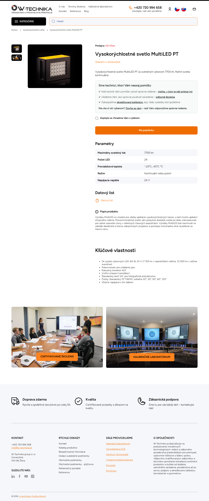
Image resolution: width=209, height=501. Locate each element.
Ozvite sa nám (133, 108)
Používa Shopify (39, 496)
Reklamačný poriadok (70, 468)
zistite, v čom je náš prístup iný (175, 91)
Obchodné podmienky (70, 460)
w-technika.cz (25, 496)
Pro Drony (111, 470)
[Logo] (31, 9)
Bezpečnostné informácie (72, 451)
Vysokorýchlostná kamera (119, 459)
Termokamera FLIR (115, 449)
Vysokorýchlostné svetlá (33, 30)
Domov (14, 30)
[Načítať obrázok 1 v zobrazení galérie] (16, 48)
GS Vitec (110, 45)
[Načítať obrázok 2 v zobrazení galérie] (16, 57)
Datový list (107, 200)
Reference (64, 472)
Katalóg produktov (68, 447)
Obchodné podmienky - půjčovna (76, 464)
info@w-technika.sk (21, 447)
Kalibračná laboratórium (118, 443)
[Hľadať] (52, 21)
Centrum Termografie (117, 454)
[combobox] (123, 21)
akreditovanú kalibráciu (130, 102)
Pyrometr (111, 465)
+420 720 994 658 (148, 7)
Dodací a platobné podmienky (74, 456)
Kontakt (63, 443)
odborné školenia (165, 97)
